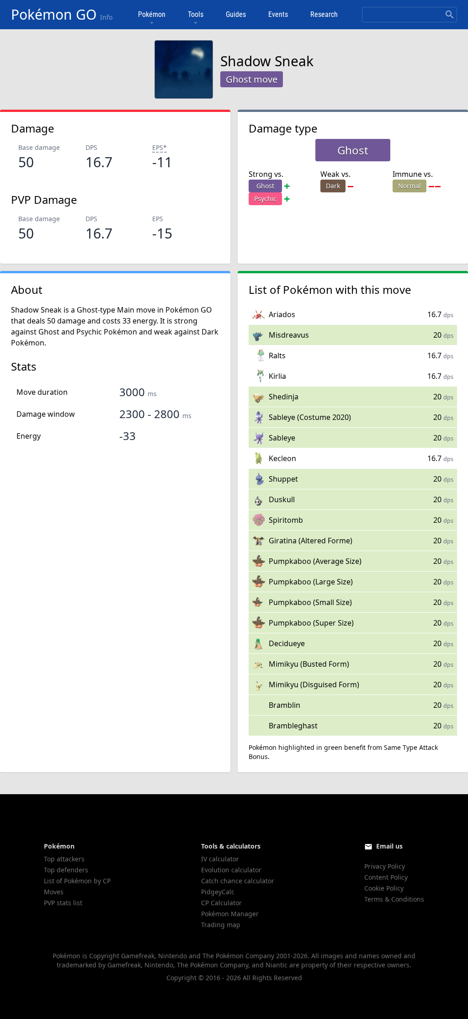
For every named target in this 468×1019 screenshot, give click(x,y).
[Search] (449, 14)
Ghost (265, 185)
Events (278, 14)
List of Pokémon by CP (77, 880)
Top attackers (64, 858)
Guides (236, 14)
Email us (389, 846)
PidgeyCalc (217, 891)
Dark (333, 185)
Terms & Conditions (394, 899)
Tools (195, 14)
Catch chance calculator (237, 880)
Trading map (220, 924)
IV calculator (220, 858)
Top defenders (66, 869)
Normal (409, 185)
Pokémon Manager (230, 913)
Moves (54, 891)
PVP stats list (63, 902)
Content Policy (386, 877)
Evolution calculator (231, 869)
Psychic (265, 198)
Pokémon (151, 14)
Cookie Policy (384, 888)
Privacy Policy (384, 866)
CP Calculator (221, 902)
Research (324, 14)
